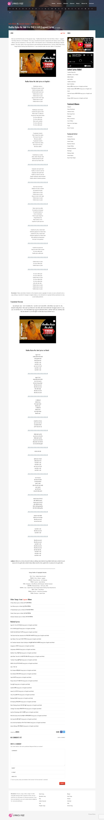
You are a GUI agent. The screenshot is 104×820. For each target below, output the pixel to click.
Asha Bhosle (13, 23)
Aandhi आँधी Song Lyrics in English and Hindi (21, 687)
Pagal (68, 125)
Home (53, 3)
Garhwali (69, 801)
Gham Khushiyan (71, 109)
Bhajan (68, 794)
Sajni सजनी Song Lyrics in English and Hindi (21, 677)
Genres (72, 3)
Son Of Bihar (70, 121)
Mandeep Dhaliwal (71, 148)
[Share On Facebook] (61, 732)
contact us (34, 799)
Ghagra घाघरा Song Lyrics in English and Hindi (77, 98)
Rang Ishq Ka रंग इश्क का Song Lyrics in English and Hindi (24, 681)
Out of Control (70, 128)
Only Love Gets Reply (72, 123)
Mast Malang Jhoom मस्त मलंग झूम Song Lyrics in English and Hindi (26, 705)
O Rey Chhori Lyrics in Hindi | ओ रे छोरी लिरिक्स (21, 603)
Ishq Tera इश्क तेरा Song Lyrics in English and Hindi (22, 694)
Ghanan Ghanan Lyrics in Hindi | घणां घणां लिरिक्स (22, 616)
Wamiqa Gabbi (70, 153)
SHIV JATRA (70, 79)
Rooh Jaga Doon (71, 114)
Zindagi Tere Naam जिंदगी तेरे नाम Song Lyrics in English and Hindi (26, 708)
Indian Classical (42, 801)
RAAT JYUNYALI (70, 84)
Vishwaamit (69, 136)
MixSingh (69, 150)
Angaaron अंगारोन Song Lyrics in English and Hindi (22, 646)
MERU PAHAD (70, 77)
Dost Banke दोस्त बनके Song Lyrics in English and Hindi (23, 674)
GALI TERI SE (14, 667)
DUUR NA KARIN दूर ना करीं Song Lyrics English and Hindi (24, 632)
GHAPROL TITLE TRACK (72, 74)
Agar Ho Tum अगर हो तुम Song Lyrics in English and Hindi (24, 625)
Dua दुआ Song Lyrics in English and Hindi (20, 684)
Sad (40, 803)
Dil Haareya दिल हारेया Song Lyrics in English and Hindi (23, 701)
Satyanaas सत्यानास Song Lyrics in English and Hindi (23, 649)
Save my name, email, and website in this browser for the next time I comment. (30, 779)
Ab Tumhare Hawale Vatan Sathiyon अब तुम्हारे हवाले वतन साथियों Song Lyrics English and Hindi (32, 642)
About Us (84, 3)
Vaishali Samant (24, 23)
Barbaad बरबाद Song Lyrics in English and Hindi (22, 698)
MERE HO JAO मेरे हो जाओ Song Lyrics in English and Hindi (24, 663)
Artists (59, 3)
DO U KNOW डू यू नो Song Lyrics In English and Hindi (23, 628)
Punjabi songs (42, 805)
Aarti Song (69, 796)
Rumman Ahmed (71, 143)
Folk (68, 803)
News (78, 3)
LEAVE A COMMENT (61, 737)
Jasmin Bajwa (70, 155)
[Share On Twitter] (64, 732)
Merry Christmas (71, 118)
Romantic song (42, 796)
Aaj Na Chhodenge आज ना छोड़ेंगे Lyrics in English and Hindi (24, 712)
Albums (65, 3)
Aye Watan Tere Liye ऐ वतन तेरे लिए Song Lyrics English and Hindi (26, 639)
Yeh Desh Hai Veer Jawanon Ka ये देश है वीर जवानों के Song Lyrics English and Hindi (30, 635)
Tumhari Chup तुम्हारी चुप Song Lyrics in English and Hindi (24, 660)
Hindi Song (41, 794)
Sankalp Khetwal (71, 139)
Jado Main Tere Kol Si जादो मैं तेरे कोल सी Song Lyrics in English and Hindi (27, 656)
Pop (40, 798)
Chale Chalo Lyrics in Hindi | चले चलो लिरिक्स (21, 613)
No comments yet (16, 737)
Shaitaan (69, 116)
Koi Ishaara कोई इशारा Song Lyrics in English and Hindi (23, 670)
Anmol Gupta (70, 141)
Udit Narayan (35, 23)
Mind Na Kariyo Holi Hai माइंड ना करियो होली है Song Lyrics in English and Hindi (29, 715)
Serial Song (70, 805)
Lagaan (58, 28)
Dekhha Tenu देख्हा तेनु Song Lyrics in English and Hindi (23, 653)
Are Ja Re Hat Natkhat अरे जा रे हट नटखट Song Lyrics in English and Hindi (28, 722)
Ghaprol (69, 107)
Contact (91, 3)
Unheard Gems (70, 111)
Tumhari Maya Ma (71, 72)
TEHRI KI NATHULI (71, 81)
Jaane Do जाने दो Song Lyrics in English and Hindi (22, 691)
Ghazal (68, 798)
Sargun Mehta (70, 146)
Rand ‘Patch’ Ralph (71, 157)
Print (63, 33)
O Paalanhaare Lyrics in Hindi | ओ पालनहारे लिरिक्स (22, 609)
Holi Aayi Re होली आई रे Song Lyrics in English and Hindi (24, 719)
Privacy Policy (92, 814)
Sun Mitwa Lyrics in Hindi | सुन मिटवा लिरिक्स (21, 606)
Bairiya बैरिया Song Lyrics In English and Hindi (77, 86)
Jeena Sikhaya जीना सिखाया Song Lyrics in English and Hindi (24, 726)
